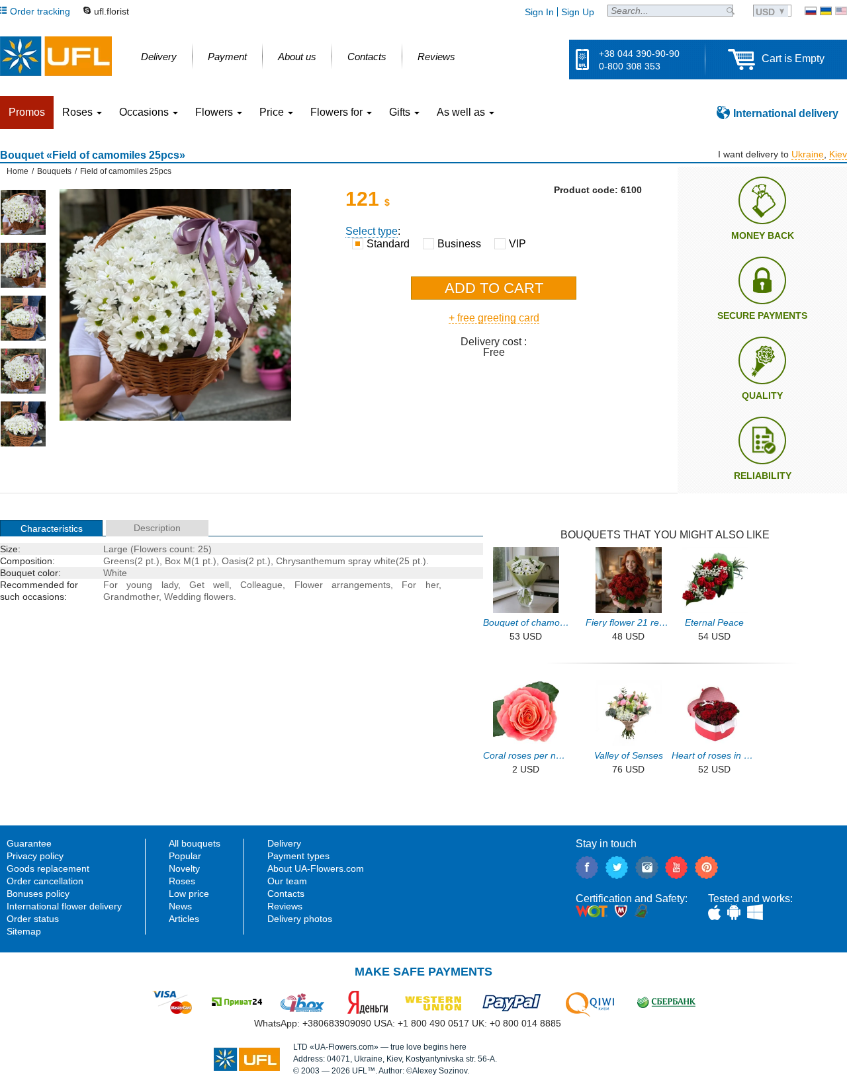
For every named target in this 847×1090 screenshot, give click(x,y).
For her (420, 584)
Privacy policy (35, 856)
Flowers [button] (215, 112)
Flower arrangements (342, 584)
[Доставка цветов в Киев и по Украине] (811, 11)
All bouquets (194, 843)
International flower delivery (64, 906)
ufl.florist (111, 11)
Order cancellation (45, 881)
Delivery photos (299, 918)
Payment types (298, 856)
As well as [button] (462, 112)
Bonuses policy (38, 893)
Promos (27, 112)
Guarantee (29, 843)
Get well (209, 584)
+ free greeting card (494, 317)
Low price (189, 893)
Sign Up (577, 12)
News (180, 906)
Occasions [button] (145, 112)
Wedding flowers (199, 596)
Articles (184, 918)
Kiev (838, 154)
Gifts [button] (401, 112)
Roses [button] (78, 112)
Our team (287, 881)
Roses (182, 881)
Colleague (261, 584)
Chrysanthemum (310, 561)
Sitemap (24, 931)
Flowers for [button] (337, 112)
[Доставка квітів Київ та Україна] (826, 11)
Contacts (285, 893)
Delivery (284, 843)
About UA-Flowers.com (315, 868)
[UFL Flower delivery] (56, 56)
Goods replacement (48, 868)
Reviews (284, 906)
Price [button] (273, 112)
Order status (33, 918)
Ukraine (807, 154)
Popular (185, 856)
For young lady (140, 584)
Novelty (184, 868)
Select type (371, 231)
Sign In (539, 12)
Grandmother (131, 596)
